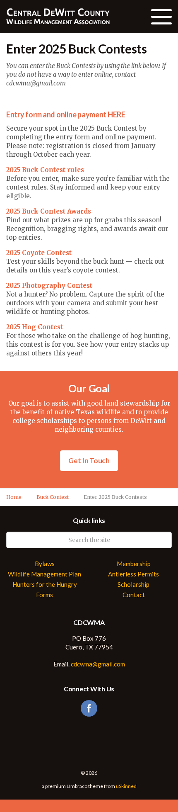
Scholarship (133, 584)
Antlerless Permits (133, 574)
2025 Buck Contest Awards (48, 211)
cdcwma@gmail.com (98, 664)
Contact (134, 595)
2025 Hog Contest (34, 327)
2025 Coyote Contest (39, 253)
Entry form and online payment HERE (65, 114)
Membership (134, 564)
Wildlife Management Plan (44, 574)
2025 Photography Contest (49, 285)
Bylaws (45, 564)
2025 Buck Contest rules (45, 170)
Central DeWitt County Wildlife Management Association (58, 16)
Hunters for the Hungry (44, 584)
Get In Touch (89, 460)
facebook (89, 708)
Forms (44, 595)
